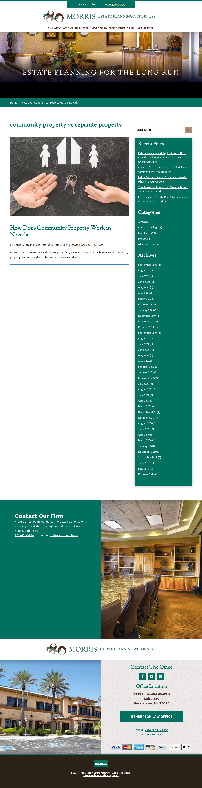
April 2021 (144, 400)
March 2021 (145, 406)
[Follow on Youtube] (151, 676)
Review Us (101, 763)
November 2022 (147, 378)
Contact (148, 27)
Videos (130, 27)
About (58, 27)
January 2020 (146, 446)
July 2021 (143, 395)
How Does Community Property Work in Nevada (60, 231)
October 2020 (146, 417)
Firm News (96, 245)
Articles (68, 27)
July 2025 (143, 276)
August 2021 (145, 389)
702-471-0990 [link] (114, 4)
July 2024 (143, 344)
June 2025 (144, 282)
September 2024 (147, 333)
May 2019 (143, 468)
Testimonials (82, 27)
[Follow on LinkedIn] (160, 676)
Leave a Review (99, 27)
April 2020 (144, 434)
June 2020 (144, 429)
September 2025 (147, 265)
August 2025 (145, 270)
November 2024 (147, 321)
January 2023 (146, 372)
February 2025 (146, 304)
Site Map (99, 775)
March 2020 (145, 440)
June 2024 (144, 350)
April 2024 (144, 361)
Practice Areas (117, 27)
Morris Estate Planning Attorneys (33, 245)
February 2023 (146, 367)
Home (50, 27)
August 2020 (145, 423)
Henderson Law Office (151, 716)
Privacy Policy (112, 775)
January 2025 (146, 310)
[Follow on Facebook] (142, 676)
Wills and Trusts (147, 244)
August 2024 (145, 338)
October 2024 (146, 327)
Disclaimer (88, 775)
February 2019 (146, 474)
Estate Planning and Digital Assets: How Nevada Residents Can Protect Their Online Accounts (162, 157)
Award (142, 222)
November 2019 (147, 451)
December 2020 (147, 412)
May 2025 (143, 287)
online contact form (64, 535)
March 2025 (145, 299)
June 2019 (144, 463)
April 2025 (144, 293)
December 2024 (147, 316)
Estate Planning (79, 245)
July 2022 (143, 384)
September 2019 (147, 457)
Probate (143, 239)
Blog (139, 27)
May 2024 (143, 355)
